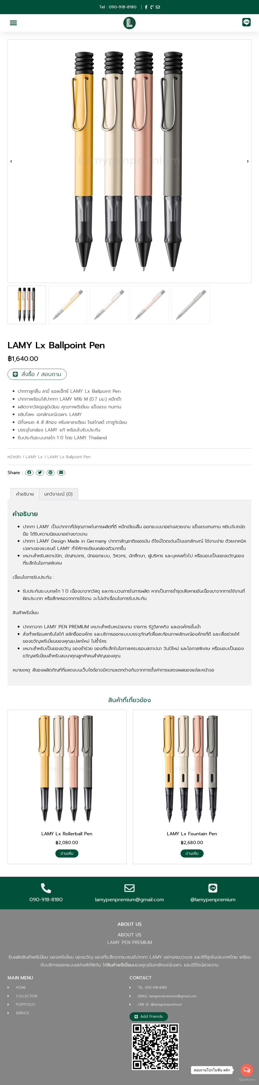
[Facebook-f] (146, 7)
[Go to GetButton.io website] (247, 1079)
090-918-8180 (46, 899)
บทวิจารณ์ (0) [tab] (58, 494)
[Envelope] (158, 7)
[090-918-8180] (46, 888)
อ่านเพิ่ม (66, 853)
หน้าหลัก (14, 457)
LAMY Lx (34, 457)
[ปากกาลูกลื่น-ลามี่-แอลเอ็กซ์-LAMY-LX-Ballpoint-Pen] (129, 161)
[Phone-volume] (152, 7)
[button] (13, 23)
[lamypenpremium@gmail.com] (129, 888)
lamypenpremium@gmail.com (129, 899)
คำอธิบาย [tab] (25, 494)
